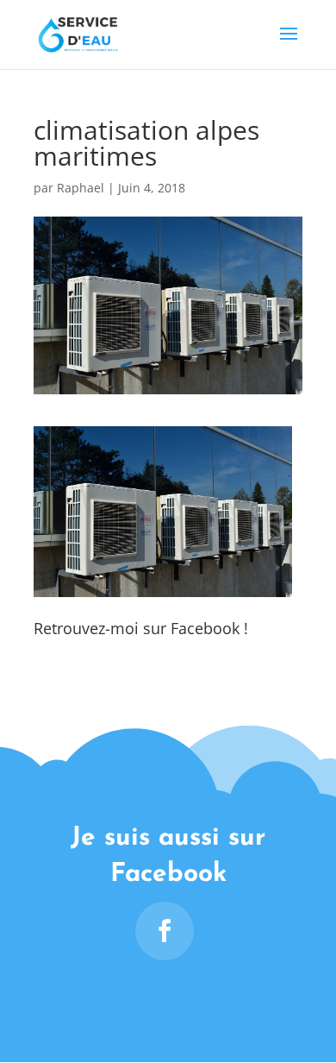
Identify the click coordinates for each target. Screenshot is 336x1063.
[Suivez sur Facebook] (164, 931)
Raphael (80, 187)
